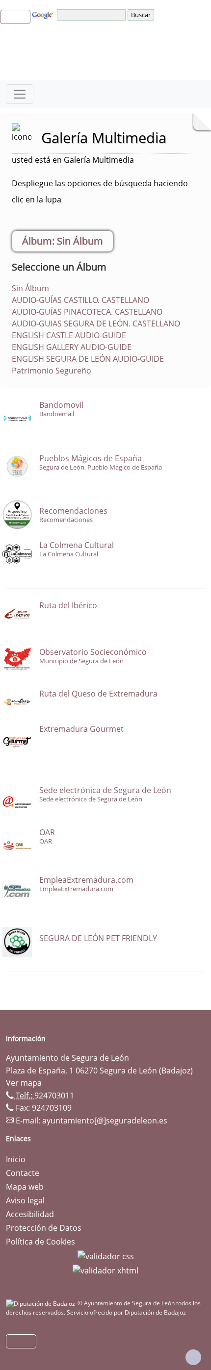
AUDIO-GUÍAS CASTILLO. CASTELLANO (80, 300)
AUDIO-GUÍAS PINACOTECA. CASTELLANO (87, 311)
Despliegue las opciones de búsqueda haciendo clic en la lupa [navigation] (100, 191)
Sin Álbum (30, 288)
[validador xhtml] (105, 1270)
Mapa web (25, 1186)
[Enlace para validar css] (106, 1255)
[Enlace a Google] (43, 14)
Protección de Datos (43, 1227)
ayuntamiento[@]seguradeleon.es (104, 1120)
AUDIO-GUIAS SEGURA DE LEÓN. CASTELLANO (96, 323)
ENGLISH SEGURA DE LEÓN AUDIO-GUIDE (88, 358)
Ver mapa (24, 1082)
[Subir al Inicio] (193, 1357)
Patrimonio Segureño (51, 370)
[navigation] (92, 15)
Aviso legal (25, 1200)
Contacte (22, 1173)
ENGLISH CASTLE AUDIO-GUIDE (69, 335)
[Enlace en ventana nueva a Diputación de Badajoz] (42, 1303)
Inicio (16, 1159)
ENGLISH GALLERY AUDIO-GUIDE (72, 347)
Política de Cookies (40, 1241)
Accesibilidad (30, 1214)
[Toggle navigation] (19, 94)
